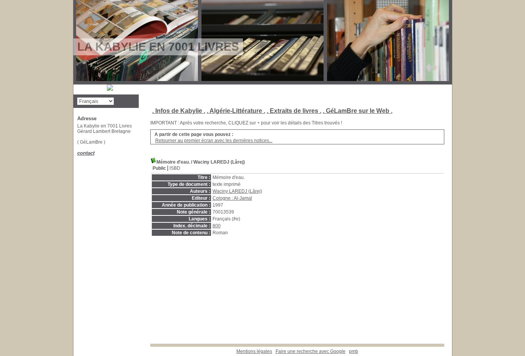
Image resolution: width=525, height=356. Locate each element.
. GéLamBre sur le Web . (357, 111)
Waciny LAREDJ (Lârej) (237, 191)
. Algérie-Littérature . (236, 111)
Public (159, 168)
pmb (353, 351)
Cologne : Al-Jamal (232, 198)
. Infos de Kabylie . (178, 111)
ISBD (174, 168)
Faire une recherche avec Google (311, 351)
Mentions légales (254, 351)
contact (86, 153)
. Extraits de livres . (294, 111)
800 (217, 226)
